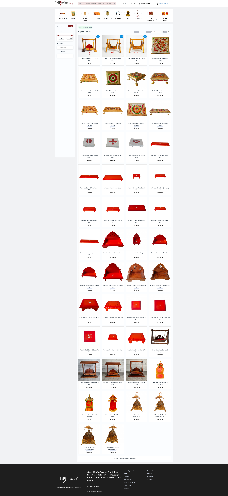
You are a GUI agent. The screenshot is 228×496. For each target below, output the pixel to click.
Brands (61, 43)
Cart (134, 3)
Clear (71, 26)
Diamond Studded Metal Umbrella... (160, 383)
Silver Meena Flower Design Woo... (89, 156)
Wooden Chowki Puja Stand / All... (160, 156)
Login (122, 3)
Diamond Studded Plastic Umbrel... (113, 415)
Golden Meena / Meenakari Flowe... (160, 59)
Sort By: (148, 31)
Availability (62, 52)
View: (136, 31)
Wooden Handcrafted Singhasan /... (113, 253)
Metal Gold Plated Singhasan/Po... (136, 415)
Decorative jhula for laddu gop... (89, 59)
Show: (164, 31)
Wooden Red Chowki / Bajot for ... (89, 318)
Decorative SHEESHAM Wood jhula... (89, 383)
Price (60, 31)
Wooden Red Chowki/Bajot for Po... (136, 318)
